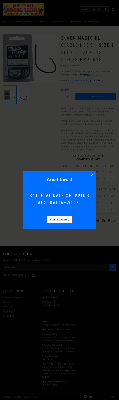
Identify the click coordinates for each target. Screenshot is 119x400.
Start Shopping (59, 219)
